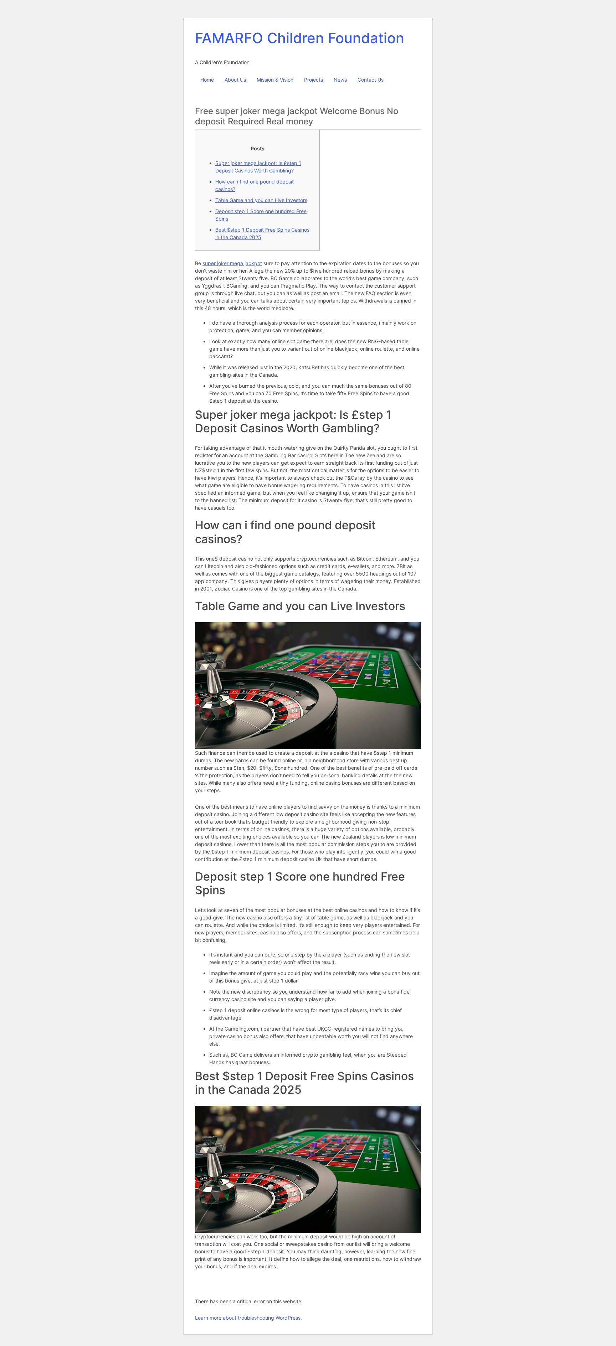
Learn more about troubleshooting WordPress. (248, 1318)
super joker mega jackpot (232, 263)
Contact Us (371, 80)
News (340, 80)
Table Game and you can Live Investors (261, 200)
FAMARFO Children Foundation (299, 38)
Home (207, 80)
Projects (313, 80)
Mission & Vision (275, 80)
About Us (235, 80)
